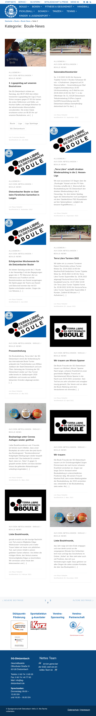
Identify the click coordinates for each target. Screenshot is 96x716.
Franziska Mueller (18, 137)
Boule (16, 21)
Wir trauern (59, 455)
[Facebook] (87, 2)
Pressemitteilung (17, 351)
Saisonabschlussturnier (65, 72)
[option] (48, 663)
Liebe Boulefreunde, (19, 534)
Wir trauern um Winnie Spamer (69, 360)
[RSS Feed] (90, 2)
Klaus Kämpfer (62, 115)
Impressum (85, 709)
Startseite (8, 21)
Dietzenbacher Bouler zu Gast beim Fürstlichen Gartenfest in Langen (24, 195)
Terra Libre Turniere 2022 (66, 258)
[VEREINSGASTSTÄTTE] (84, 2)
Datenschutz (73, 709)
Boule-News (25, 21)
